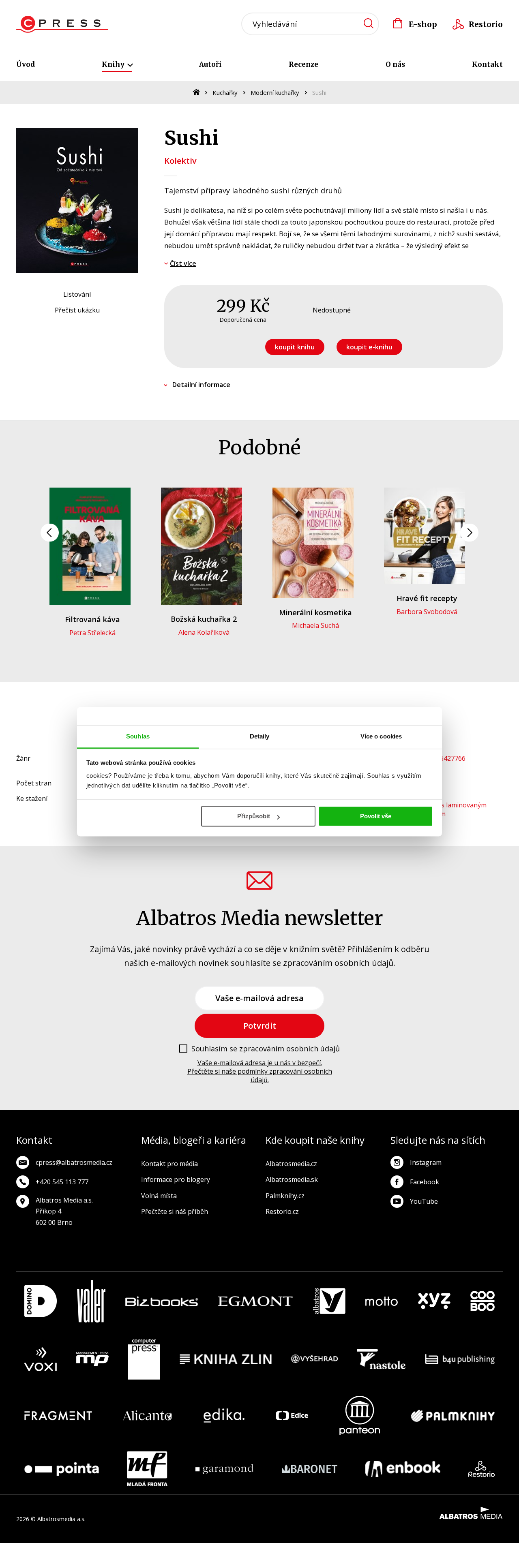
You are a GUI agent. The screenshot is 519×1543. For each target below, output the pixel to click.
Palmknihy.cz (285, 1195)
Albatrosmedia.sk (292, 1179)
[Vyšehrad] (314, 1359)
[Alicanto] (147, 1415)
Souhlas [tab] (138, 736)
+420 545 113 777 (62, 1181)
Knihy (114, 64)
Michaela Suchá (315, 625)
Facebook (424, 1181)
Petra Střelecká (92, 632)
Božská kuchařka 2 (204, 619)
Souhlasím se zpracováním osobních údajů (265, 1048)
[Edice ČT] (292, 1415)
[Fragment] (58, 1415)
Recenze (303, 64)
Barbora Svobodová (427, 611)
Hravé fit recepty (427, 598)
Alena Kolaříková (203, 632)
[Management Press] (92, 1359)
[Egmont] (255, 1301)
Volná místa (159, 1195)
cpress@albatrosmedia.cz (74, 1162)
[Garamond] (224, 1468)
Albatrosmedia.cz (291, 1163)
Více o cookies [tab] (381, 736)
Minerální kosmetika (315, 612)
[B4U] (460, 1359)
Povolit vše (375, 816)
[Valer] (91, 1301)
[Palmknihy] (453, 1415)
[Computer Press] (144, 1359)
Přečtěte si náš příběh (174, 1211)
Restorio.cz (282, 1211)
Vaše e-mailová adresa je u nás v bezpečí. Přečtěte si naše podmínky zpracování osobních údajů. (259, 1071)
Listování (77, 294)
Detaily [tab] (260, 736)
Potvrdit (259, 1025)
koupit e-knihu (369, 346)
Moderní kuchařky (275, 92)
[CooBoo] (482, 1301)
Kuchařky (225, 92)
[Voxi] (40, 1359)
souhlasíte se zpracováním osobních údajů (312, 962)
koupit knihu (295, 346)
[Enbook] (402, 1468)
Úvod (25, 64)
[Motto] (381, 1301)
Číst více (183, 263)
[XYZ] (434, 1301)
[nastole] (381, 1359)
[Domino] (40, 1301)
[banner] (62, 24)
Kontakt (487, 64)
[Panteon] (359, 1415)
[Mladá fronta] (147, 1468)
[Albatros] (329, 1301)
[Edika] (224, 1415)
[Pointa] (61, 1468)
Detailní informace (201, 384)
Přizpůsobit (253, 816)
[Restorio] (481, 1468)
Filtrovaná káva (92, 619)
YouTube (424, 1201)
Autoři (210, 64)
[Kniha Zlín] (226, 1359)
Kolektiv (180, 160)
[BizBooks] (161, 1301)
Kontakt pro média (169, 1163)
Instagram (426, 1162)
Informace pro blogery (175, 1179)
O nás (395, 64)
